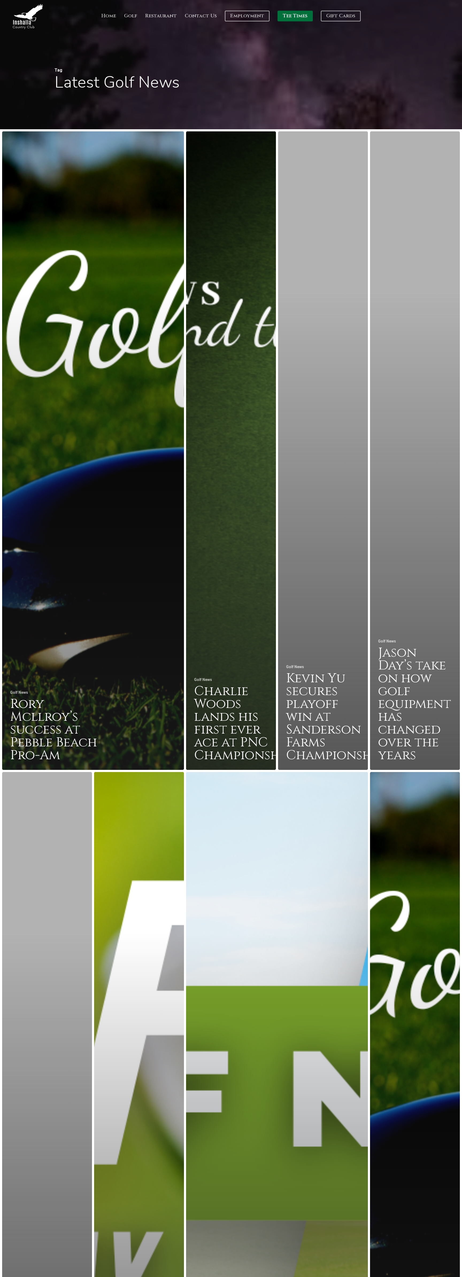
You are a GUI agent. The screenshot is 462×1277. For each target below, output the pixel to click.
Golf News (19, 692)
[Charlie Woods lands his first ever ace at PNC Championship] (231, 450)
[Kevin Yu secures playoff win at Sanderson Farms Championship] (323, 450)
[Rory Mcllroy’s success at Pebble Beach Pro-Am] (93, 450)
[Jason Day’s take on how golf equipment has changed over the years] (415, 450)
